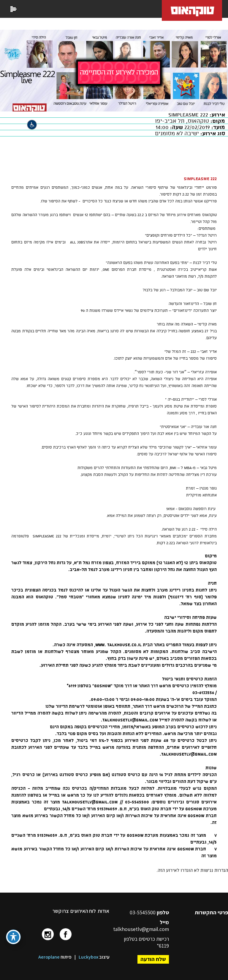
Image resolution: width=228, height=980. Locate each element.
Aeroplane (49, 957)
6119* (163, 945)
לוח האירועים (83, 911)
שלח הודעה (153, 959)
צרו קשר (61, 911)
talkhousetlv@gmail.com (141, 929)
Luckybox (88, 957)
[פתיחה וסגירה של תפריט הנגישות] (13, 937)
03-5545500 (143, 912)
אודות (103, 911)
